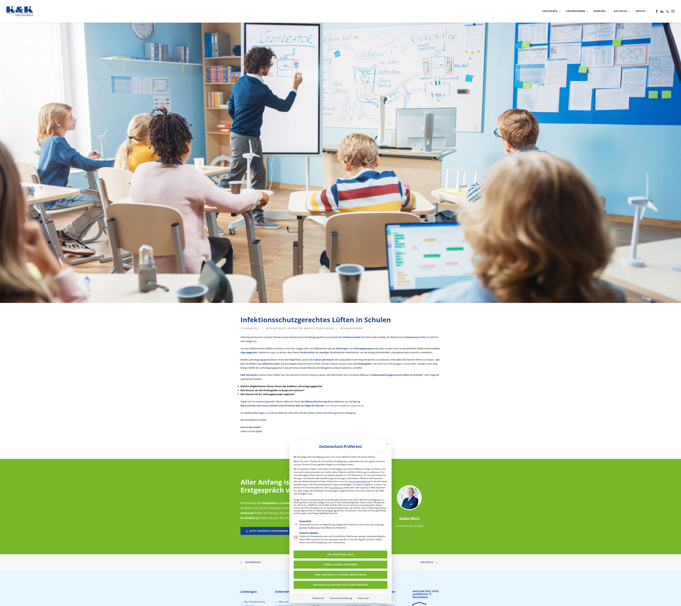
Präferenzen (318, 598)
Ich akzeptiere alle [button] (340, 554)
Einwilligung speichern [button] (340, 564)
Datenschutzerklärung (359, 481)
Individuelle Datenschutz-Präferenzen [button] (340, 584)
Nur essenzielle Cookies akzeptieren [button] (340, 574)
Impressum (363, 598)
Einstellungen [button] (336, 487)
